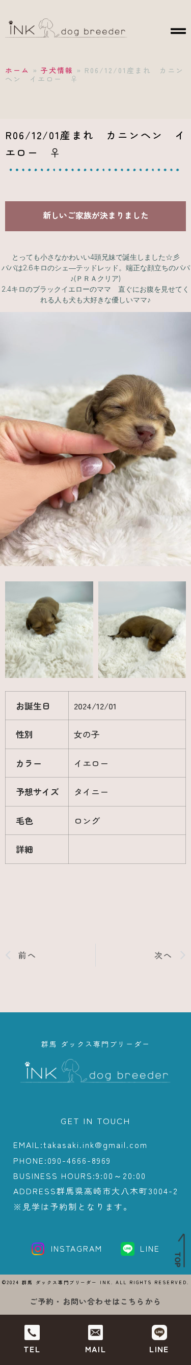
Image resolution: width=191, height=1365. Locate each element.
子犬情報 (57, 70)
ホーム (17, 70)
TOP (178, 1259)
